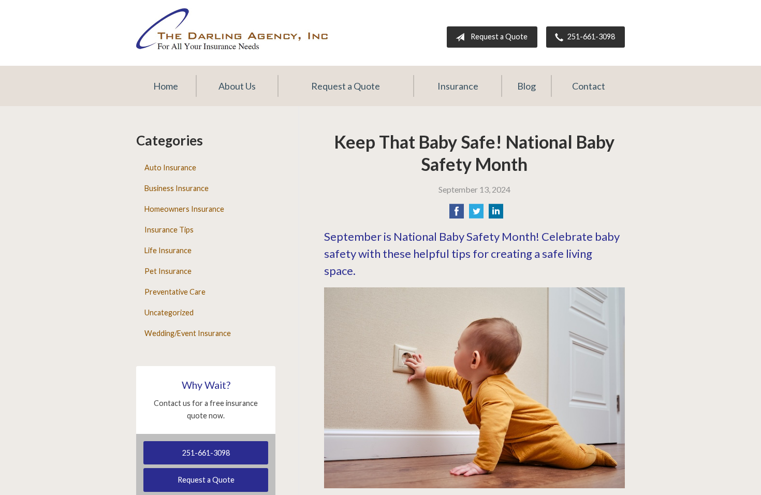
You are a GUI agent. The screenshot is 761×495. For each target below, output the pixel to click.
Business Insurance (176, 188)
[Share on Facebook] (456, 214)
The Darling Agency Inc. (232, 28)
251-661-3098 (591, 36)
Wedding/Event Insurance (187, 333)
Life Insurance (168, 250)
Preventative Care (175, 291)
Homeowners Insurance (184, 209)
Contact (588, 86)
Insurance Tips (169, 229)
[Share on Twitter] (476, 214)
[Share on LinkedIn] (496, 214)
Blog (526, 86)
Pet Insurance (168, 271)
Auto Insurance (170, 167)
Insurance (457, 86)
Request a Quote (499, 36)
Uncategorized (169, 312)
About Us (237, 86)
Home (165, 86)
